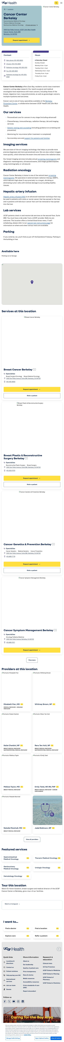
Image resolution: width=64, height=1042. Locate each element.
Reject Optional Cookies (41, 1038)
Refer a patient (32, 395)
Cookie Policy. (27, 1035)
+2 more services (30, 25)
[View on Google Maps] (32, 284)
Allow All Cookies (56, 1038)
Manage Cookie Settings (13, 1038)
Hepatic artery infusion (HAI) (14, 197)
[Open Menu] (61, 3)
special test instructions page (38, 223)
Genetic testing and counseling (19, 128)
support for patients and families (37, 138)
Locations (10, 9)
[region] (32, 1032)
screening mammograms (47, 159)
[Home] (10, 2)
